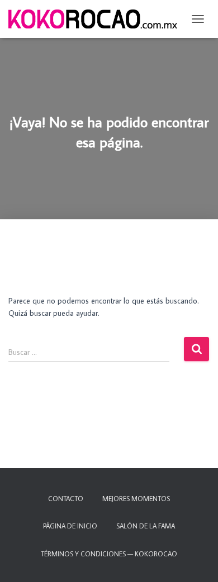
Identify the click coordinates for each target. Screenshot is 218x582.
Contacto (65, 498)
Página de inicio (70, 526)
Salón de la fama (145, 526)
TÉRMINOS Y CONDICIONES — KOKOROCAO (109, 554)
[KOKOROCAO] (97, 18)
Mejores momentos (136, 498)
